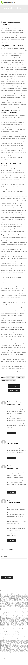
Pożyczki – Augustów (14, 386)
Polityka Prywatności (16, 658)
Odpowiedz (12, 433)
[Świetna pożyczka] (14, 2)
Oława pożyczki (20, 377)
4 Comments (6, 24)
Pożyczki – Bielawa (14, 390)
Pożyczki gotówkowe (14, 22)
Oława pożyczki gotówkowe (8, 380)
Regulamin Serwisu (7, 658)
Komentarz (4, 556)
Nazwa (3, 569)
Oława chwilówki (10, 377)
